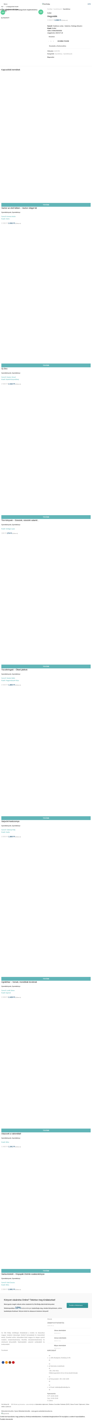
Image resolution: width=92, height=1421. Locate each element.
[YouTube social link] (49, 1)
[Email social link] (45, 1)
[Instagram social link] (47, 1)
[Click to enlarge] (4, 8)
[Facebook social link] (43, 1)
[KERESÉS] (89, 7)
